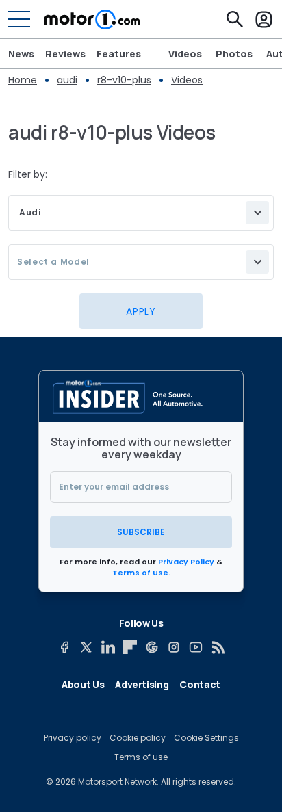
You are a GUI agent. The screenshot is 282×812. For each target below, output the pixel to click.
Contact (199, 684)
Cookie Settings (206, 738)
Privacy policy (72, 738)
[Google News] (152, 647)
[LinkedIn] (108, 647)
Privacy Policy (186, 561)
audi (67, 80)
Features (119, 53)
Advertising (141, 684)
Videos (185, 54)
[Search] (235, 19)
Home (22, 80)
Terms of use (141, 757)
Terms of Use (140, 572)
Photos (234, 54)
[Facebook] (64, 647)
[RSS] (218, 647)
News (21, 53)
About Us (83, 684)
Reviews (65, 53)
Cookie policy (138, 738)
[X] (86, 647)
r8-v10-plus (124, 80)
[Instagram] (174, 647)
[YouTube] (196, 647)
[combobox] (141, 213)
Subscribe (141, 532)
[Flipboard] (130, 647)
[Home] (92, 19)
